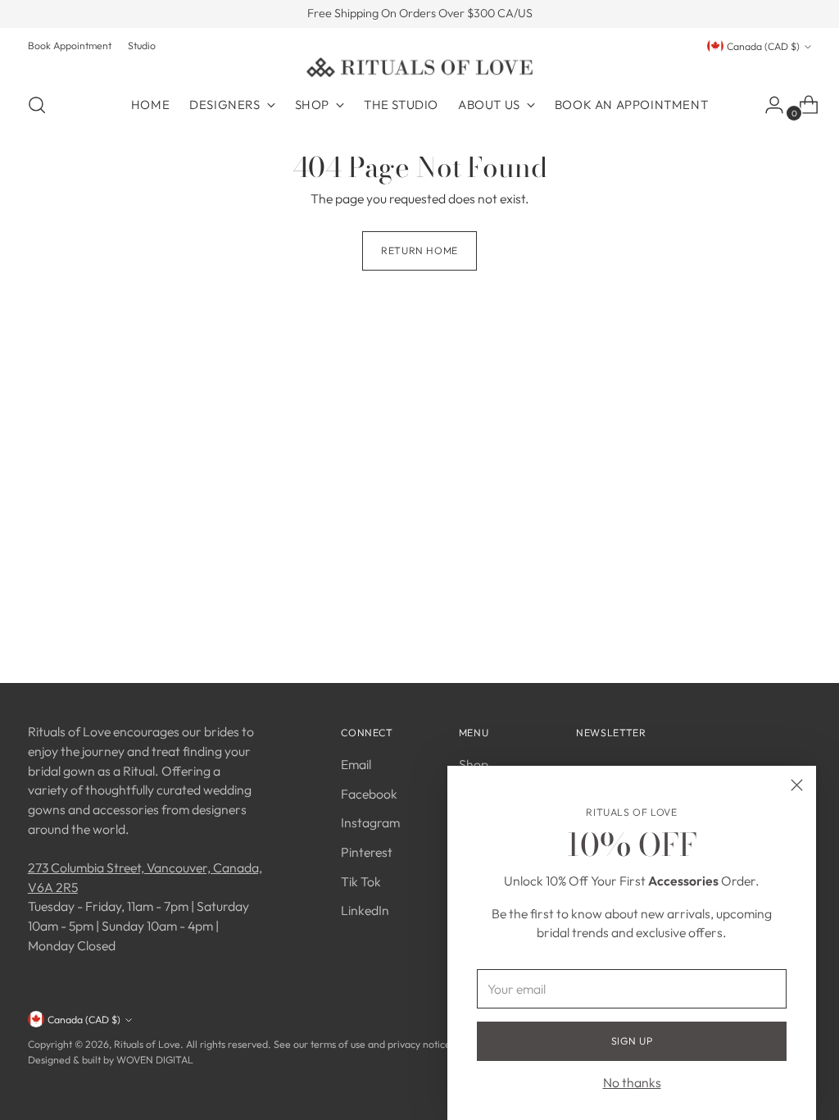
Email (356, 764)
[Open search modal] (36, 105)
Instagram (370, 822)
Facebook (369, 793)
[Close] (797, 785)
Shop (473, 764)
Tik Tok (361, 881)
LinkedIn (365, 910)
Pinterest (366, 852)
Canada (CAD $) (763, 46)
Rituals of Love (147, 1044)
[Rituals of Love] (419, 67)
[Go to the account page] (767, 105)
